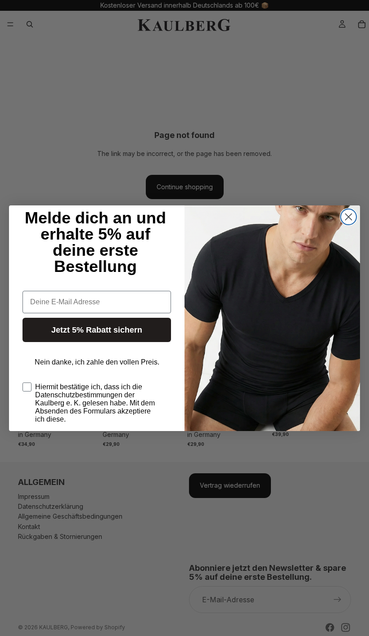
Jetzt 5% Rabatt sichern (96, 329)
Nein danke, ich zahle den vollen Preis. (97, 362)
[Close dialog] (348, 217)
